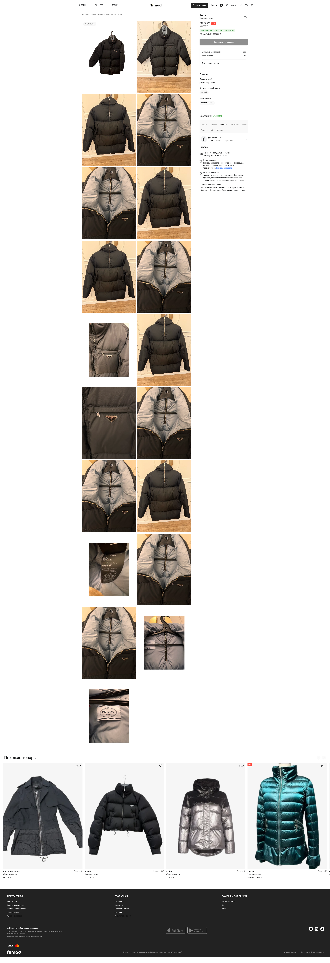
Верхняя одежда (104, 14)
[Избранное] (246, 5)
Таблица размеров (210, 63)
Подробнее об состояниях (211, 130)
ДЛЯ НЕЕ (82, 5)
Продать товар (199, 5)
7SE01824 (88, 24)
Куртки (113, 14)
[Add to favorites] (161, 765)
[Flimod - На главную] (156, 5)
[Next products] (324, 758)
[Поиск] (242, 5)
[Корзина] (252, 5)
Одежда (94, 14)
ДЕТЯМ (115, 5)
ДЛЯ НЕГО (99, 5)
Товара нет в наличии (224, 42)
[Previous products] (318, 758)
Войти (214, 5)
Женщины (85, 14)
